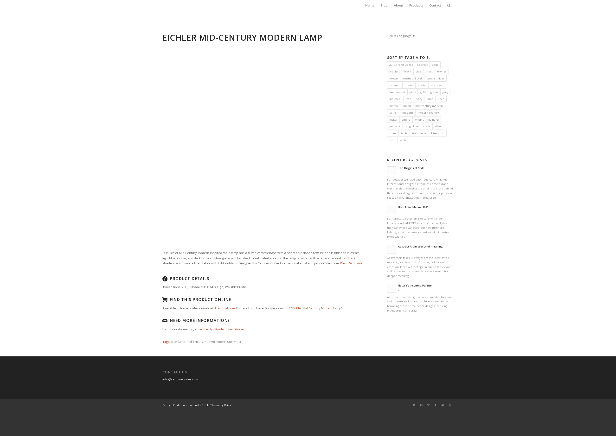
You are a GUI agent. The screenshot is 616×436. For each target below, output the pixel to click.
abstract (422, 64)
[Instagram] (421, 405)
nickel (393, 119)
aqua (435, 64)
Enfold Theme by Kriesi (216, 405)
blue (174, 342)
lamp (181, 342)
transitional (419, 133)
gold (423, 92)
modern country (428, 112)
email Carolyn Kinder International (219, 329)
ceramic (394, 85)
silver (438, 126)
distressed (437, 85)
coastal (408, 85)
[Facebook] (435, 405)
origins (419, 119)
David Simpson (351, 263)
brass (429, 71)
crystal (422, 85)
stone (393, 133)
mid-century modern (201, 342)
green (434, 92)
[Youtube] (450, 405)
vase (392, 140)
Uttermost (234, 342)
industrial (395, 99)
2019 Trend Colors (401, 64)
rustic (426, 126)
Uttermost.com (224, 308)
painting (433, 119)
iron (408, 99)
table (404, 133)
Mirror (393, 112)
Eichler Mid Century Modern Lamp (316, 308)
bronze (442, 71)
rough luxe (412, 126)
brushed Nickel (412, 78)
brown (393, 78)
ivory (419, 99)
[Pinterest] (428, 405)
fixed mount (397, 92)
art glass (394, 71)
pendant (394, 126)
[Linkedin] (442, 405)
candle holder (435, 78)
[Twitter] (413, 405)
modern (407, 112)
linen (441, 99)
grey (445, 92)
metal (407, 106)
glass (413, 92)
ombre (221, 342)
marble (394, 106)
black (407, 71)
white (403, 140)
